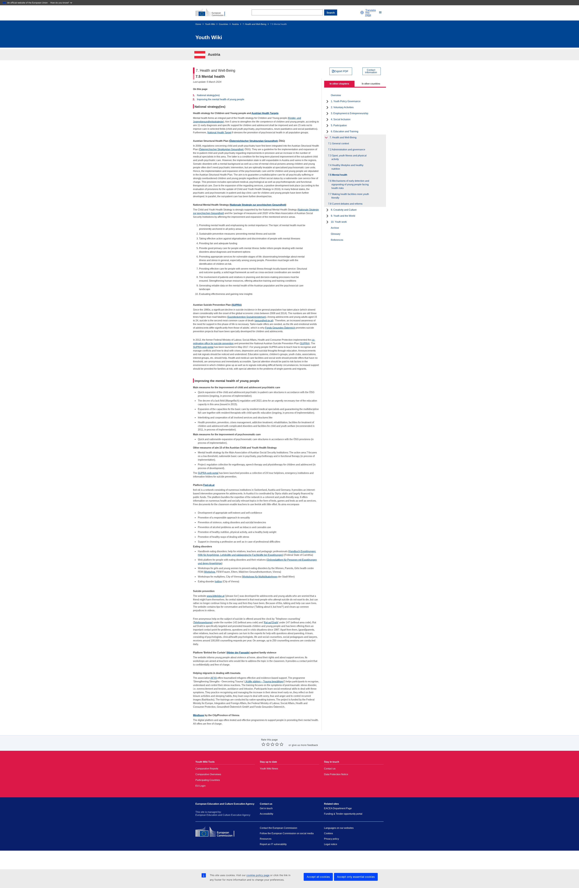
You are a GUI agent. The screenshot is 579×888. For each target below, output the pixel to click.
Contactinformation (371, 71)
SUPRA (236, 305)
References (337, 240)
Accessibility (266, 814)
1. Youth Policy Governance (346, 101)
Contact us (329, 768)
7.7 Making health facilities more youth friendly (350, 196)
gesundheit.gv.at (264, 320)
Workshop (209, 572)
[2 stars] (265, 744)
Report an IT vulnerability (273, 844)
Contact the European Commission (278, 828)
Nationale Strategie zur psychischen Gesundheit (257, 205)
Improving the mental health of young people (220, 99)
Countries (223, 24)
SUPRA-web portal (203, 347)
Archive (335, 228)
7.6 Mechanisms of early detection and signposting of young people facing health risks (350, 184)
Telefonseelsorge (203, 622)
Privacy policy (331, 839)
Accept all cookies (318, 876)
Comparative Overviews (208, 774)
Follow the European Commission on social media (287, 833)
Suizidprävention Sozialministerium (247, 317)
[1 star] (263, 744)
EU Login (200, 785)
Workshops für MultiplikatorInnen (259, 576)
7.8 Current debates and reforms (346, 203)
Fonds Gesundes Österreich (280, 327)
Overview (336, 95)
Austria (235, 24)
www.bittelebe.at (215, 596)
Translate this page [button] (370, 12)
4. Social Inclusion (340, 119)
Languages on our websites (339, 828)
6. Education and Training (344, 131)
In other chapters (339, 83)
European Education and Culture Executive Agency (224, 804)
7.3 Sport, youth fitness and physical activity (349, 157)
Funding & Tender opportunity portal (343, 814)
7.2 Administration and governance (348, 149)
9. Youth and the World (343, 216)
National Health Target (219, 132)
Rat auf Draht (271, 622)
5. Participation (339, 125)
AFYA (213, 678)
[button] (362, 12)
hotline (218, 581)
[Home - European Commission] (212, 12)
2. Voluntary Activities (342, 107)
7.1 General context (340, 143)
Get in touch (266, 808)
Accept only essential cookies (356, 876)
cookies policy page (257, 875)
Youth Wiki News (269, 768)
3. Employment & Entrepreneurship (349, 113)
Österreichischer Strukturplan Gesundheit (254, 141)
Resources (265, 839)
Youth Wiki (210, 24)
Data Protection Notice (336, 774)
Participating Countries (207, 780)
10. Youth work (339, 222)
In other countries (371, 83)
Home (198, 24)
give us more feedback (305, 745)
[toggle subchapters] (327, 101)
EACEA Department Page (338, 808)
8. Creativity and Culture (344, 210)
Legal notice (330, 844)
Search (331, 12)
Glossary (335, 234)
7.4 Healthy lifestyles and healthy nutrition (347, 167)
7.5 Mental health (339, 175)
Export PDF (341, 71)
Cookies (328, 833)
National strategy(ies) (208, 95)
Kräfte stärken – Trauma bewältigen (265, 681)
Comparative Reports (206, 768)
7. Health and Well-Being (254, 24)
